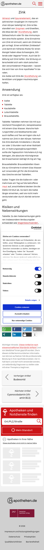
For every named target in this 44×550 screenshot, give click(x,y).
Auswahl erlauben (22, 314)
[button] (6, 329)
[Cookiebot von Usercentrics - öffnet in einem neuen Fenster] (31, 228)
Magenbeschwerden (28, 223)
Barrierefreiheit (32, 542)
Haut (4, 186)
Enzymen (20, 28)
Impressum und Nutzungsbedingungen (22, 531)
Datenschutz (14, 537)
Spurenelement (22, 18)
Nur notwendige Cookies (22, 320)
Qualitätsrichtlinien (13, 542)
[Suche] (34, 4)
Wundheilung (25, 32)
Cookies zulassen (22, 307)
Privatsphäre (29, 537)
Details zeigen (31, 300)
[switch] (38, 276)
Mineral (6, 18)
